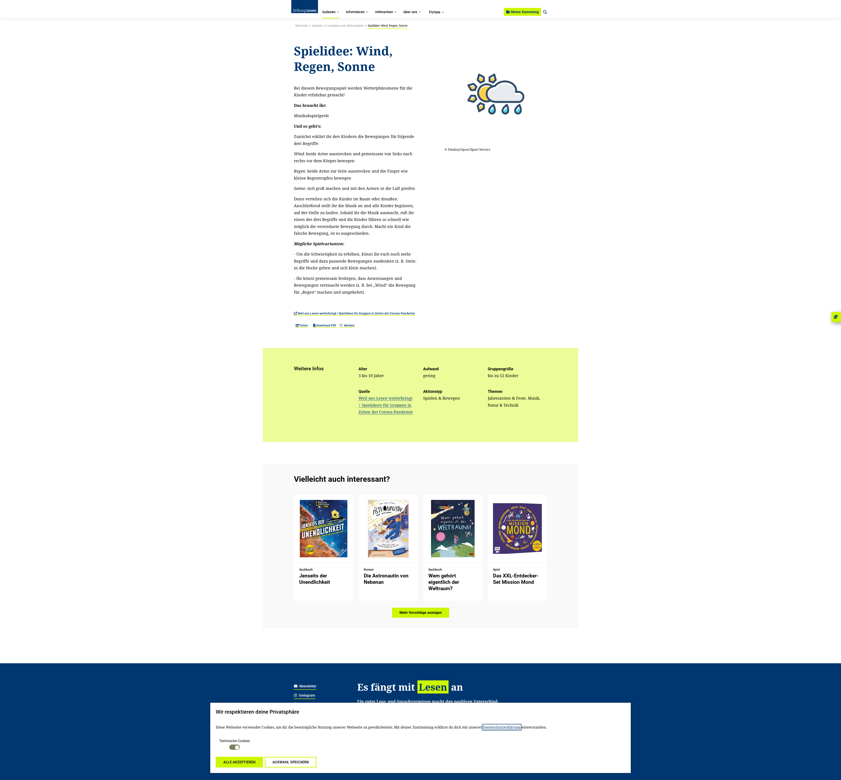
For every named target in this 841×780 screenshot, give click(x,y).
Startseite (301, 25)
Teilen (303, 325)
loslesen (317, 25)
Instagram (306, 695)
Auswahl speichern (290, 762)
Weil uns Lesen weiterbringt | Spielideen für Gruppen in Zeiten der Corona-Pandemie (356, 313)
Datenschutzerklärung (502, 727)
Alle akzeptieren (239, 762)
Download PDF (326, 325)
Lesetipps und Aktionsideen (345, 25)
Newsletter (307, 686)
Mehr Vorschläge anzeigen (420, 613)
